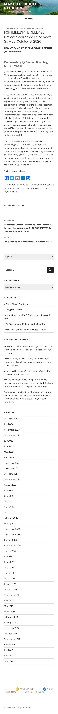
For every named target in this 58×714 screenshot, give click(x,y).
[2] (14, 88)
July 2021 (8, 490)
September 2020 (12, 545)
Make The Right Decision (20, 6)
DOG (22, 692)
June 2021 (9, 496)
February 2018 (11, 617)
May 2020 (9, 567)
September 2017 (12, 639)
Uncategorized (16, 206)
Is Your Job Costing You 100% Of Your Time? (25, 330)
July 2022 (8, 441)
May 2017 (8, 661)
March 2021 (9, 512)
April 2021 (9, 507)
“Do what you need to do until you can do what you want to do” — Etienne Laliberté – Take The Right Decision (27, 395)
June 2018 (9, 600)
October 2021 (10, 474)
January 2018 (10, 622)
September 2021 (12, 479)
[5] (11, 128)
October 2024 (10, 419)
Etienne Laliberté (36, 29)
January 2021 (10, 523)
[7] (42, 155)
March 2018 (9, 612)
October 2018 (10, 589)
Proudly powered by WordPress (17, 707)
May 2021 (8, 501)
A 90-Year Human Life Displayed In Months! (24, 324)
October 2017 (10, 633)
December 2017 (11, 628)
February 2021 (11, 518)
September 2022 (12, 435)
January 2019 (10, 584)
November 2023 (12, 430)
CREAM (50, 692)
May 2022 (8, 452)
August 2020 (10, 551)
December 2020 (12, 529)
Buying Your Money (13, 310)
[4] (41, 121)
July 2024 (8, 424)
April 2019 (9, 573)
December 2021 (11, 463)
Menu (30, 19)
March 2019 (9, 578)
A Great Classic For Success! (17, 304)
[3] (12, 118)
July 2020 (8, 556)
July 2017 (8, 650)
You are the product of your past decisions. (27, 386)
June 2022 (9, 446)
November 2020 (12, 534)
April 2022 (9, 457)
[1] (46, 81)
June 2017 (9, 656)
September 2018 (12, 595)
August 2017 (10, 645)
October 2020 (10, 540)
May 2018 (8, 606)
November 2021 (11, 468)
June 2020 (9, 562)
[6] (20, 135)
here (22, 171)
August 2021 (10, 485)
